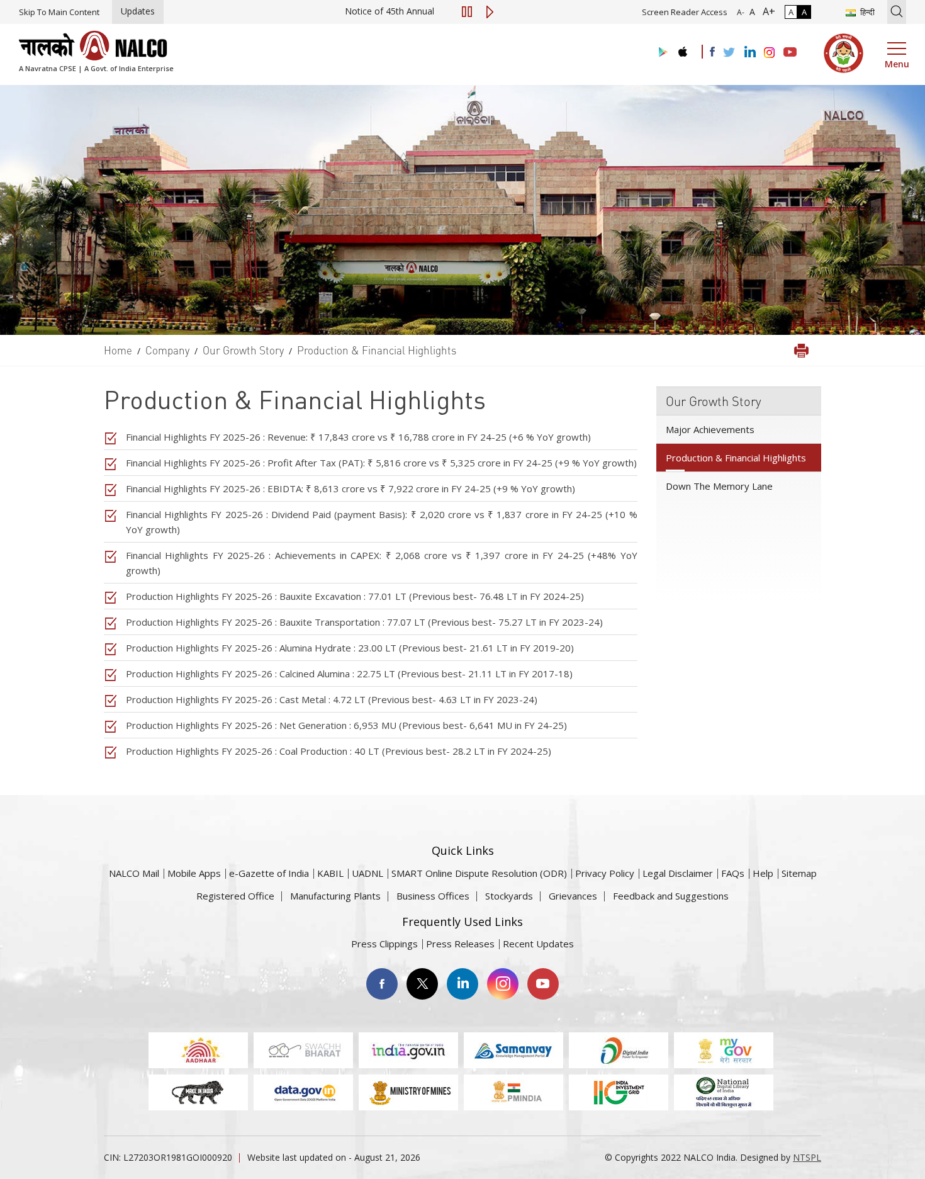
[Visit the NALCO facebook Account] (712, 52)
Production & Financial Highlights (736, 457)
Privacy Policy (604, 873)
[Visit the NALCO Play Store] (660, 52)
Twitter (422, 984)
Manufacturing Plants (335, 895)
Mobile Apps (194, 873)
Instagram (503, 984)
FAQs (732, 873)
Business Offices (432, 895)
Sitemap (799, 873)
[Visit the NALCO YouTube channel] (790, 53)
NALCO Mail (134, 873)
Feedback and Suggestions (671, 895)
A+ (766, 11)
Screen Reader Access (684, 12)
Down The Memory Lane (719, 486)
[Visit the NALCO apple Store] (682, 49)
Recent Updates (538, 943)
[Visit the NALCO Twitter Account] (729, 53)
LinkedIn (462, 984)
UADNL (367, 873)
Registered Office (235, 895)
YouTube (543, 984)
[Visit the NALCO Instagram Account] (769, 53)
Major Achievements (710, 429)
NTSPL (807, 1157)
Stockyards (509, 895)
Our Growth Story (713, 401)
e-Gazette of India (269, 873)
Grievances (573, 895)
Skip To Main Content (59, 12)
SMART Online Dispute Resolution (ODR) (479, 873)
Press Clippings (384, 943)
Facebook (382, 984)
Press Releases (460, 943)
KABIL (330, 873)
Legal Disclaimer (677, 873)
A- (740, 12)
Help (763, 873)
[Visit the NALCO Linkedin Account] (749, 52)
